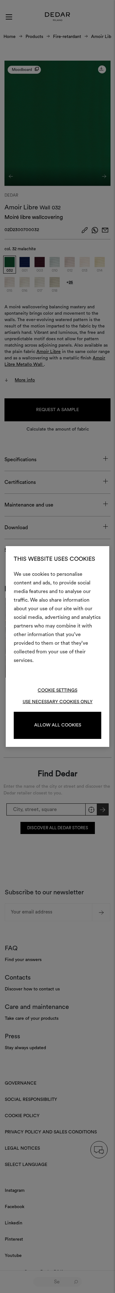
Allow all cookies (57, 725)
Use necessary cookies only (58, 702)
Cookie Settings (57, 690)
